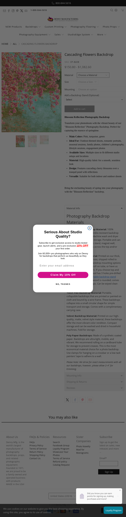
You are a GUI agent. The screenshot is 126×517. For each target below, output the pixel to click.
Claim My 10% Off (63, 275)
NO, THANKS (63, 284)
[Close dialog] (89, 228)
